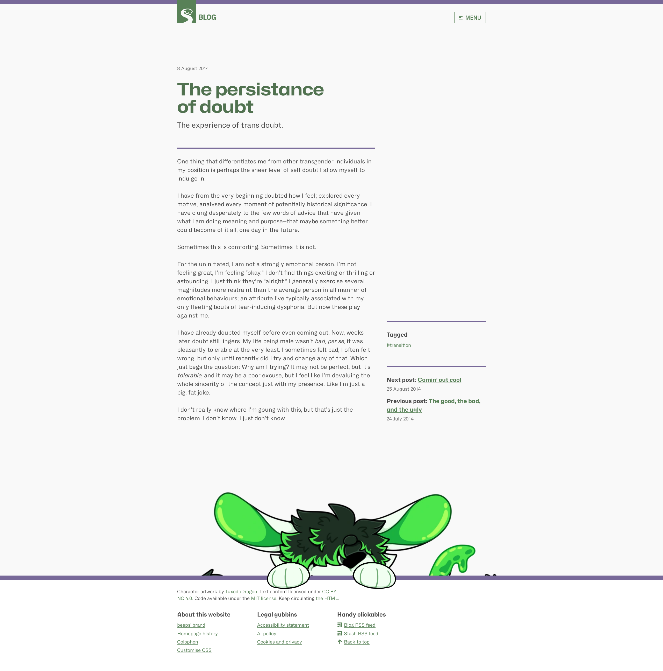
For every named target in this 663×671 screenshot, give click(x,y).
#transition (399, 345)
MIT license (263, 598)
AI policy (266, 633)
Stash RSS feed (361, 633)
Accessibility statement (283, 625)
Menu (473, 17)
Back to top (357, 642)
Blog (207, 17)
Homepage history (197, 633)
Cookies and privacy (279, 642)
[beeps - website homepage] (186, 11)
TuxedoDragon (241, 591)
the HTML (327, 598)
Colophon (187, 642)
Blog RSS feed (360, 625)
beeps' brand (191, 625)
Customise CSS (194, 650)
